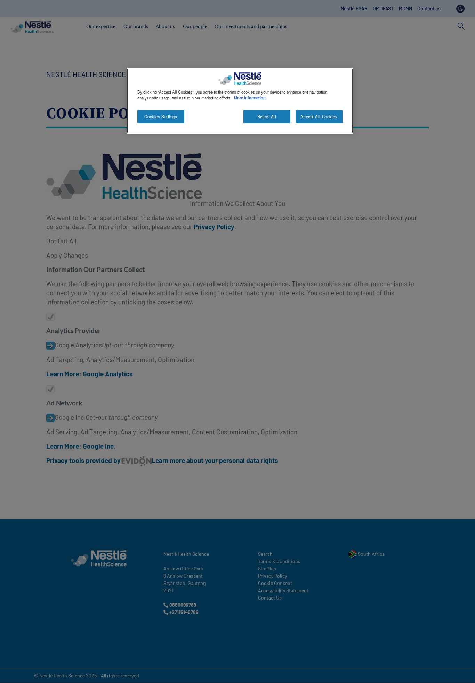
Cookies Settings (160, 116)
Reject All (266, 116)
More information (250, 98)
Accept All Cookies (318, 116)
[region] (240, 101)
